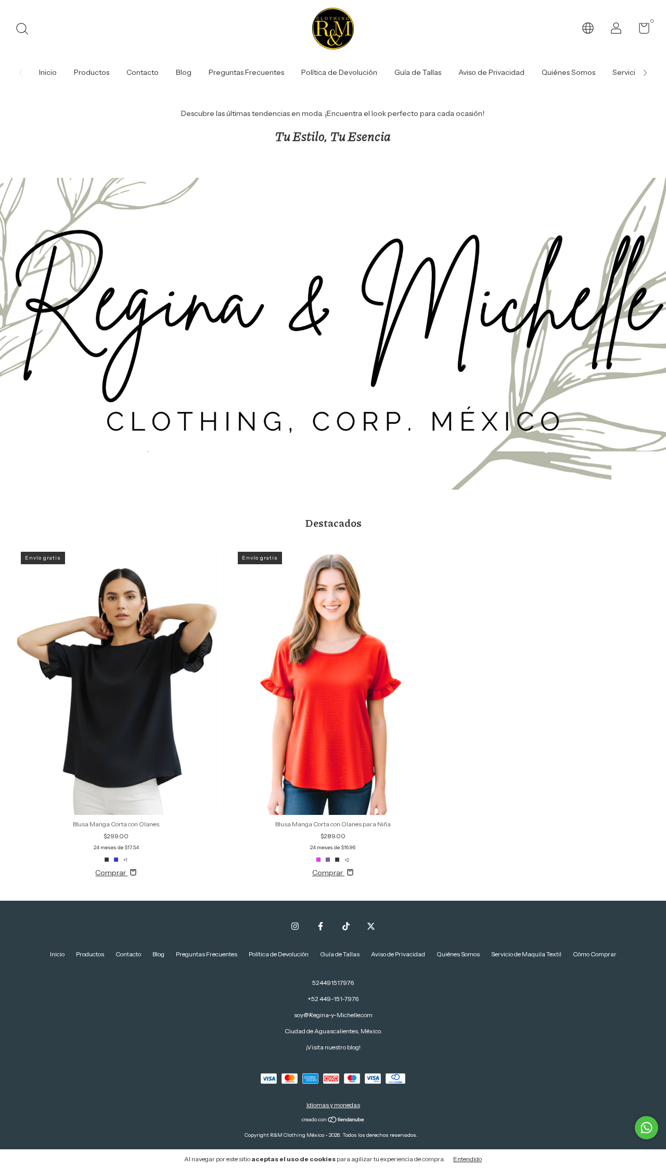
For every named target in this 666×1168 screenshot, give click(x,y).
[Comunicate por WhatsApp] (646, 1127)
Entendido (467, 1159)
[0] (640, 30)
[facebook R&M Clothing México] (320, 926)
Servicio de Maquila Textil (526, 954)
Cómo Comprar (595, 954)
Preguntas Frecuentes (246, 72)
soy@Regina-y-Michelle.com (333, 1015)
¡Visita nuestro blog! (333, 1047)
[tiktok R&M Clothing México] (346, 926)
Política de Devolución (339, 72)
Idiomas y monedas (333, 1105)
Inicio (48, 72)
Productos (91, 72)
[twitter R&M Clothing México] (371, 926)
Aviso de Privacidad (491, 72)
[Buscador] (26, 30)
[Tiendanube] (333, 1120)
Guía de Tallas (417, 72)
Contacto (142, 72)
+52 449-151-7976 (333, 999)
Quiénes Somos (568, 72)
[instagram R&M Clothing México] (295, 926)
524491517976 (333, 983)
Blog (183, 72)
